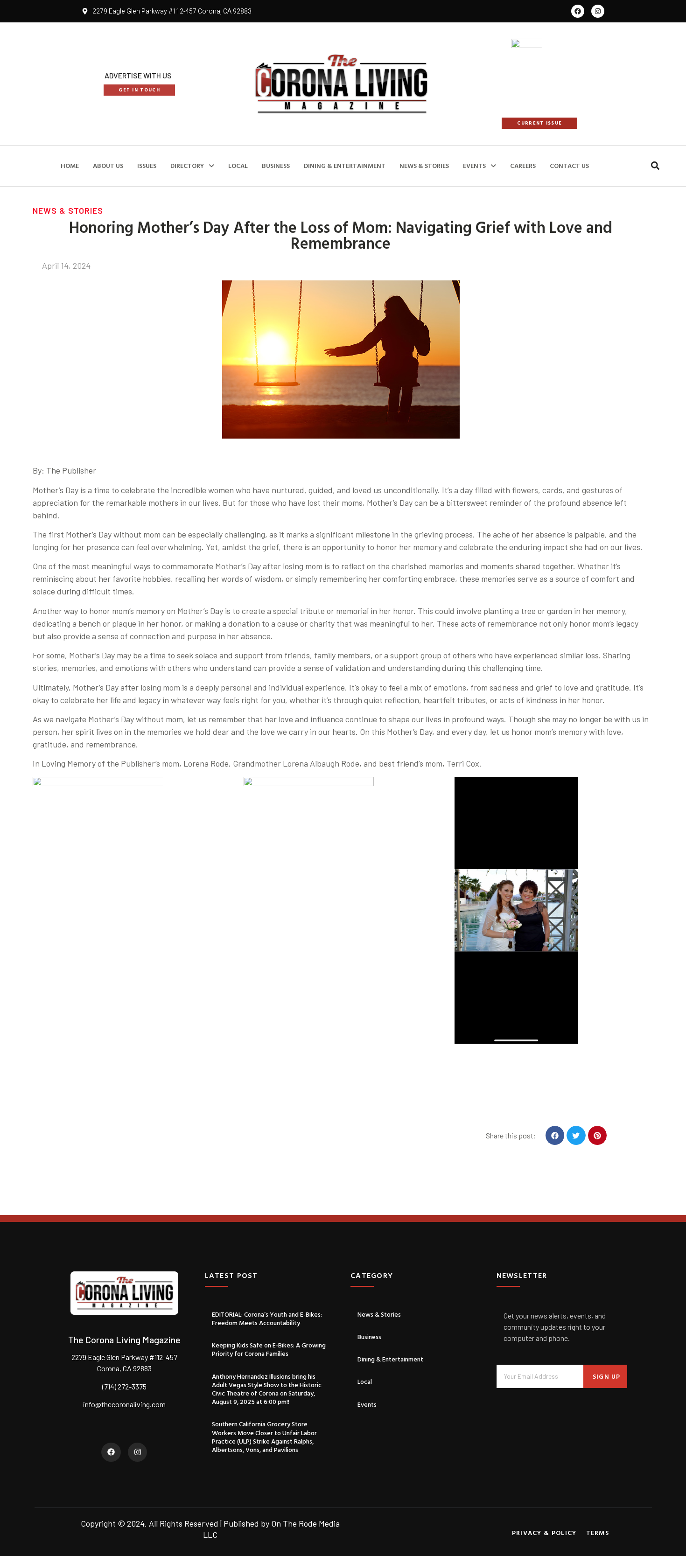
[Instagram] (597, 11)
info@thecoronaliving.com (124, 1404)
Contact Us (569, 165)
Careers (523, 165)
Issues (146, 165)
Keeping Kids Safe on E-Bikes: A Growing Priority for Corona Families (269, 1349)
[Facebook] (577, 11)
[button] (655, 166)
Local (238, 165)
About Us (108, 165)
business (276, 165)
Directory (187, 165)
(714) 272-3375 (124, 1386)
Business (369, 1336)
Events (474, 165)
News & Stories (424, 165)
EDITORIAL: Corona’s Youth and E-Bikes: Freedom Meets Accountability (267, 1318)
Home (70, 165)
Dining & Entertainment (344, 165)
